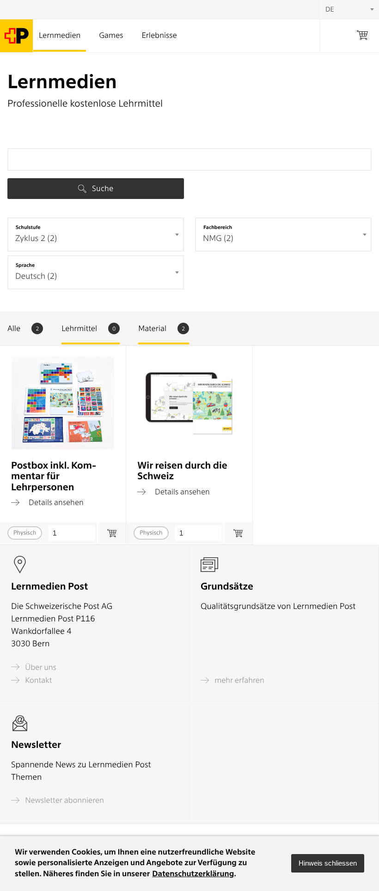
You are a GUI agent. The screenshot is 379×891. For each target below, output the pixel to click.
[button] (327, 863)
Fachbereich (217, 227)
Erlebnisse (159, 35)
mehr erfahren (238, 680)
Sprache (25, 265)
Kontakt (37, 680)
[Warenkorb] (362, 35)
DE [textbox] (329, 9)
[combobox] (95, 234)
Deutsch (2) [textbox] (36, 276)
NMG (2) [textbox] (218, 238)
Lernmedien (59, 35)
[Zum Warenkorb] (111, 533)
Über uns (39, 667)
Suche (101, 188)
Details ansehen (55, 502)
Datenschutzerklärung (193, 874)
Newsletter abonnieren (63, 800)
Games (111, 35)
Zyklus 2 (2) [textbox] (36, 238)
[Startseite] (16, 35)
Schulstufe (28, 227)
